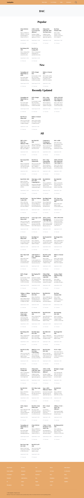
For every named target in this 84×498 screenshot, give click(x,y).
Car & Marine (53, 2)
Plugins (36, 481)
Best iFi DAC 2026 (25, 179)
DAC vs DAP (57, 140)
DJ (7, 481)
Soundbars (23, 474)
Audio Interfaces (38, 471)
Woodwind (9, 478)
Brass (51, 474)
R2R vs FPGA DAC (58, 217)
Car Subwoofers (67, 471)
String (65, 474)
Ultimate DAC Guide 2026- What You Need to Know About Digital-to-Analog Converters (47, 32)
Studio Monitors (67, 467)
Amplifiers (66, 481)
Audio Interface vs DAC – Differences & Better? (36, 256)
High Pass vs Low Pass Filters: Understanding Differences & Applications (36, 352)
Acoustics (51, 481)
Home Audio (44, 2)
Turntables (37, 485)
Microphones (9, 485)
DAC (36, 467)
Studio (61, 2)
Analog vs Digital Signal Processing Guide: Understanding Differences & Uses (58, 277)
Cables (51, 485)
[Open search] (76, 2)
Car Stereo (52, 471)
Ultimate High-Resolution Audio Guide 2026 (47, 275)
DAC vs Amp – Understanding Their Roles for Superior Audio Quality (46, 100)
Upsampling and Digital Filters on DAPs (24, 74)
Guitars (22, 481)
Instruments (68, 2)
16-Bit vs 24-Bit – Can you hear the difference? (36, 30)
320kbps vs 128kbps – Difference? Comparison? (25, 295)
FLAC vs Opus (57, 349)
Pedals (22, 485)
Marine (51, 467)
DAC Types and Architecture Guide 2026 (58, 200)
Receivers (23, 467)
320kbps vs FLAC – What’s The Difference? (58, 407)
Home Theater (9, 467)
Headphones (52, 478)
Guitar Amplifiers (10, 471)
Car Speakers (9, 474)
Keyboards (37, 474)
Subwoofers (23, 471)
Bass (36, 478)
